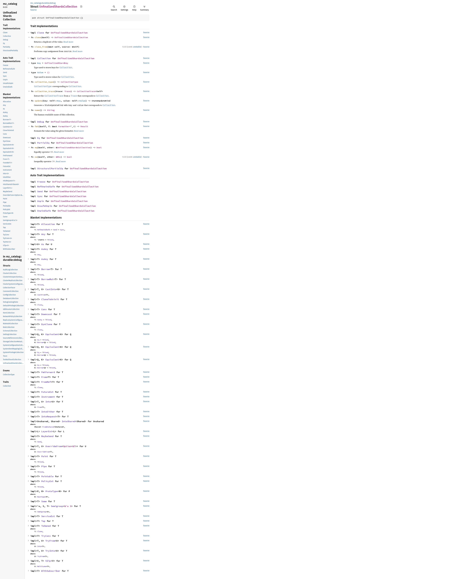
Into (48, 401)
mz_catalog (35, 3)
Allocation (48, 224)
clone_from (41, 47)
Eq (38, 138)
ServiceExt (48, 516)
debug (53, 3)
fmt (36, 126)
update (38, 100)
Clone (40, 32)
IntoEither (48, 411)
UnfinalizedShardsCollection (69, 32)
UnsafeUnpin (44, 205)
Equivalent (52, 334)
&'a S (67, 506)
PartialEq (43, 142)
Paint (44, 456)
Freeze (41, 181)
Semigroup (57, 506)
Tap (43, 521)
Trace (67, 91)
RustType (41, 497)
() (48, 72)
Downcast (46, 314)
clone (38, 37)
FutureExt (47, 392)
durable (45, 3)
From (44, 377)
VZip (48, 560)
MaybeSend (47, 436)
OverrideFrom (53, 446)
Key (39, 63)
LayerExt (46, 431)
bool (99, 147)
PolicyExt (47, 481)
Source (33, 10)
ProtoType (51, 491)
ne (36, 157)
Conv (44, 309)
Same (44, 501)
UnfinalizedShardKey (56, 63)
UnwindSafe (44, 210)
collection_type (44, 82)
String (51, 110)
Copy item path (81, 6)
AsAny (44, 249)
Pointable (47, 476)
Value (40, 72)
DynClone (46, 324)
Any (43, 234)
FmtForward (48, 372)
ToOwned (46, 525)
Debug (40, 121)
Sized (50, 240)
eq (36, 147)
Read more (68, 41)
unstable (137, 47)
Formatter (63, 126)
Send (40, 191)
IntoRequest (48, 416)
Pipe (44, 466)
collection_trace (45, 91)
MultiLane (41, 566)
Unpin (40, 201)
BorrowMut (47, 279)
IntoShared (68, 421)
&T (74, 446)
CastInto (50, 289)
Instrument (48, 396)
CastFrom (41, 295)
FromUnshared (48, 427)
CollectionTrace (86, 91)
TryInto (50, 550)
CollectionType (69, 82)
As (42, 244)
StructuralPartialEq (50, 168)
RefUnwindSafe (46, 186)
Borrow (45, 269)
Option (67, 446)
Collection (44, 58)
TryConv (46, 535)
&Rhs (58, 157)
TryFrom (50, 540)
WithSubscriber (50, 570)
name (37, 110)
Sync (40, 196)
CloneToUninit (50, 299)
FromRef (46, 381)
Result (84, 126)
